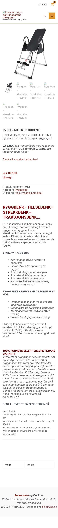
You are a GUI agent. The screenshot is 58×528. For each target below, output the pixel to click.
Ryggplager (21, 189)
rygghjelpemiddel (31, 192)
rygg (17, 192)
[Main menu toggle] (52, 16)
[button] (44, 15)
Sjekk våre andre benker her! (20, 159)
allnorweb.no (49, 506)
